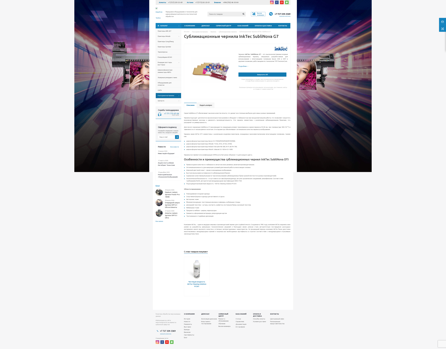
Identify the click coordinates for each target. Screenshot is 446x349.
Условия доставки (259, 321)
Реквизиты (188, 324)
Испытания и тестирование (206, 322)
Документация (241, 324)
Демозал (205, 25)
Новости (187, 321)
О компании (189, 25)
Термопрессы (162, 52)
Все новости (174, 147)
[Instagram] (272, 2)
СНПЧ (160, 90)
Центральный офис (277, 319)
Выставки (187, 327)
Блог (185, 337)
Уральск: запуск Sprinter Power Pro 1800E (172, 194)
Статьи (238, 319)
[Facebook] (277, 2)
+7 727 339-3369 (282, 14)
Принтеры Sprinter (164, 47)
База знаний (243, 25)
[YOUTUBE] (282, 2)
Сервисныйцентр (223, 315)
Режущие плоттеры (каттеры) (165, 64)
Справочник (240, 321)
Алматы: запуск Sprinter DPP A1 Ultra (171, 215)
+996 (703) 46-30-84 (230, 2)
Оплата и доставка (263, 25)
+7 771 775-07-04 (171, 114)
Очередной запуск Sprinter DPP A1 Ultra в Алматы (172, 205)
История (187, 319)
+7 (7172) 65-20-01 (202, 2)
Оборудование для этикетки (164, 84)
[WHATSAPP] (287, 2)
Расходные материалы (166, 95)
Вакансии (187, 332)
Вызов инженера (224, 326)
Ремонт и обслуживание (223, 320)
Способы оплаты (259, 319)
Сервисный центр (223, 25)
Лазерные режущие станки (167, 77)
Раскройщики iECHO (165, 57)
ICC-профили (240, 327)
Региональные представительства (277, 322)
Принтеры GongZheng (166, 41)
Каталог (164, 25)
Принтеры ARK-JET (164, 31)
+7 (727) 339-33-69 (175, 2)
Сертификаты (189, 335)
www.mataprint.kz (162, 322)
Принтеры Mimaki (164, 36)
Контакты (282, 25)
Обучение (221, 323)
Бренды (187, 329)
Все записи (159, 221)
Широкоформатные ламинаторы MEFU (165, 71)
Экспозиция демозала (209, 319)
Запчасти (161, 101)
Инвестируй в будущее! (166, 153)
